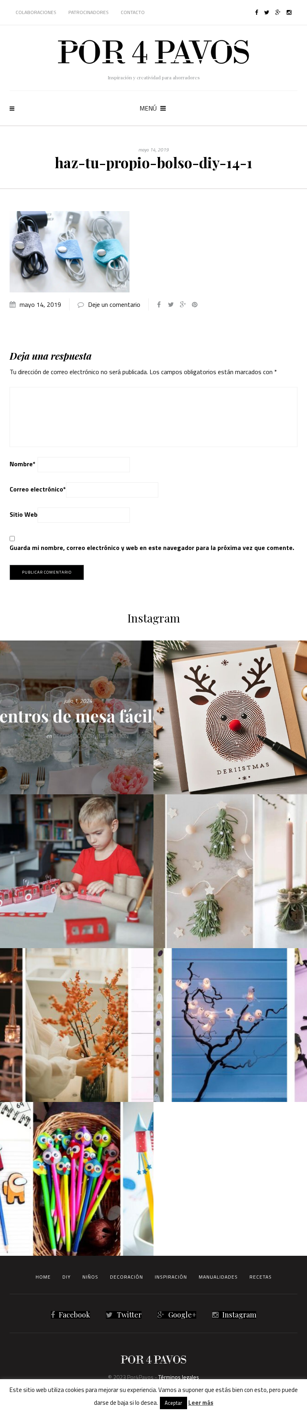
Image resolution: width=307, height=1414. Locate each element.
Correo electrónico (38, 489)
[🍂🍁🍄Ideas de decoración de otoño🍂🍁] (77, 1025)
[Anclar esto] (195, 304)
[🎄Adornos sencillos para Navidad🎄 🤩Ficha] (230, 871)
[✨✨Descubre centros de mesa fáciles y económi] (77, 717)
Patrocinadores (88, 12)
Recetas (260, 1277)
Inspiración (171, 1277)
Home (43, 1277)
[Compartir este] (159, 304)
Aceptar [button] (173, 1403)
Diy (66, 1277)
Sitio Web (24, 514)
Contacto (133, 12)
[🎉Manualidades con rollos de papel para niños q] (77, 871)
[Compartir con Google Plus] (183, 304)
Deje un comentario (114, 304)
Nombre (23, 464)
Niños (90, 1277)
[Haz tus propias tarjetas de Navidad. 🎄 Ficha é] (230, 717)
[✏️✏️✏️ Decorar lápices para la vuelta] (77, 1179)
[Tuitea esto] (171, 304)
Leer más (200, 1402)
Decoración (126, 1277)
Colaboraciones (36, 12)
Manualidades (218, 1277)
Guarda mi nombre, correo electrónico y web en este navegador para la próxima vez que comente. (152, 547)
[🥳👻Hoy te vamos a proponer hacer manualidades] (230, 1025)
